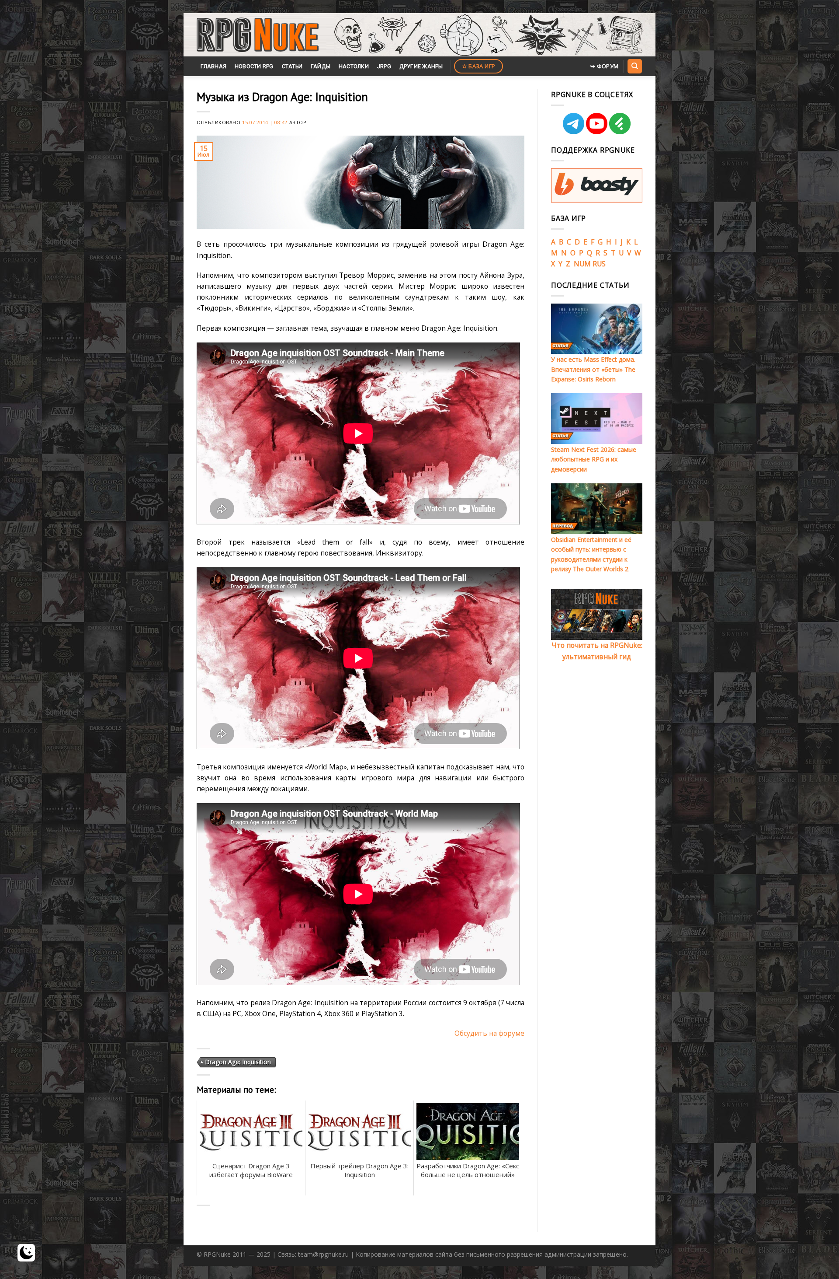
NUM (582, 264)
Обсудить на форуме (489, 1033)
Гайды (320, 66)
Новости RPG (254, 66)
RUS (599, 264)
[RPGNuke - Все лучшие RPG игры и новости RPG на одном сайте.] (258, 34)
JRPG (384, 66)
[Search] (634, 66)
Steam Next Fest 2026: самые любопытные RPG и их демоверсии (593, 459)
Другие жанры (421, 66)
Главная (213, 66)
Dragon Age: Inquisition (238, 1062)
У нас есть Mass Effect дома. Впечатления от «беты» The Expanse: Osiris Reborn (593, 369)
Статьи (292, 66)
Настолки (354, 66)
